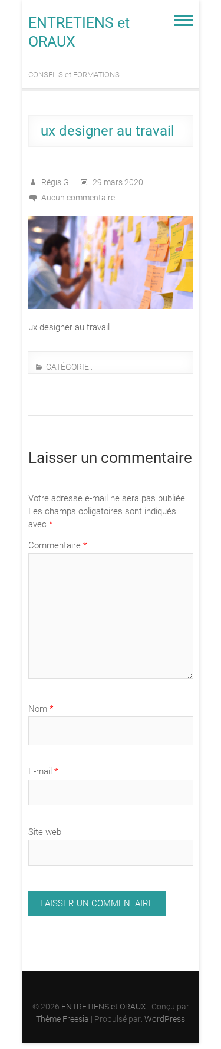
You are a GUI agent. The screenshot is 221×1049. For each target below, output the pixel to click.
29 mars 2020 (117, 182)
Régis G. (55, 182)
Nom (40, 708)
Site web (44, 832)
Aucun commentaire (78, 197)
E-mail (43, 771)
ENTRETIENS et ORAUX (79, 32)
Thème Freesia (62, 1019)
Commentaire (57, 545)
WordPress (164, 1019)
